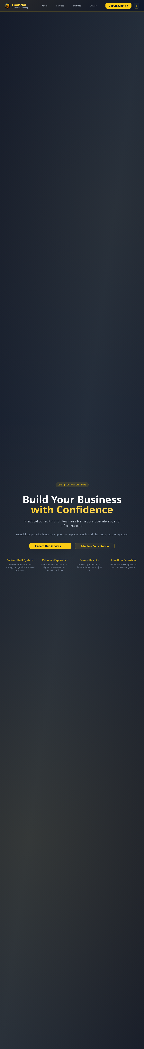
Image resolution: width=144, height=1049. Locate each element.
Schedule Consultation (95, 546)
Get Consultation (118, 5)
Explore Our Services (48, 546)
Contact (93, 5)
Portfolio (77, 5)
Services (60, 5)
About (44, 5)
